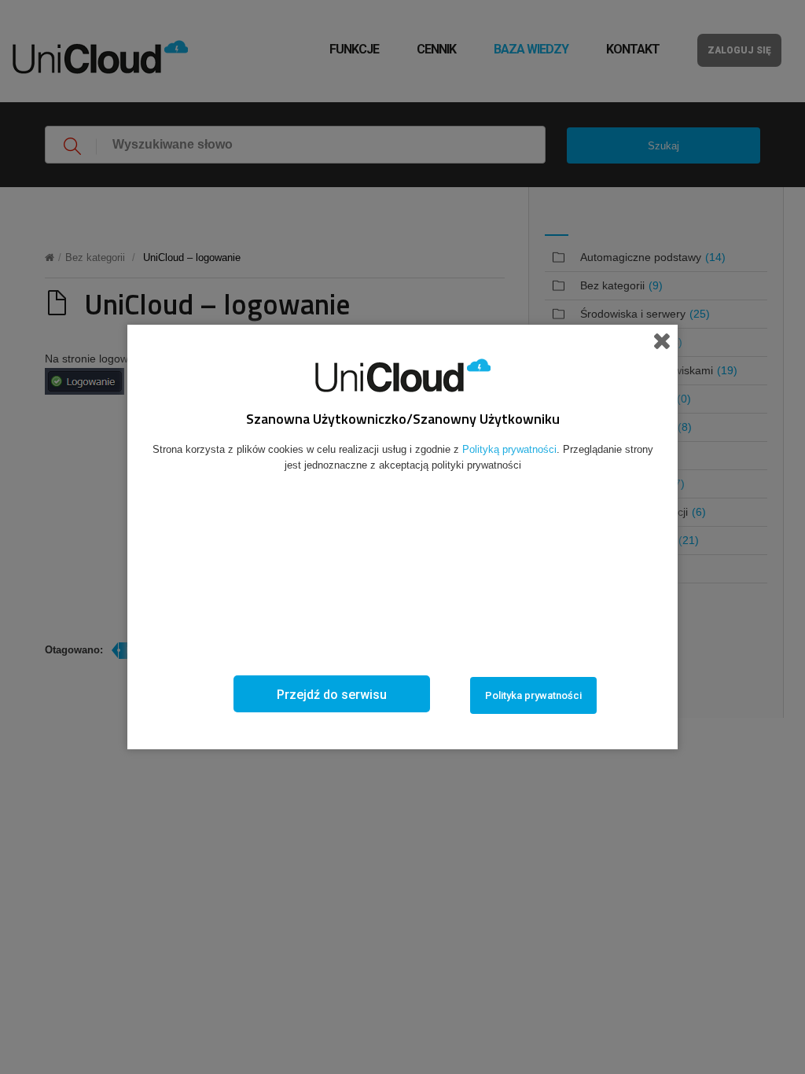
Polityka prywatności (533, 695)
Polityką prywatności (509, 449)
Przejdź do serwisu (332, 694)
